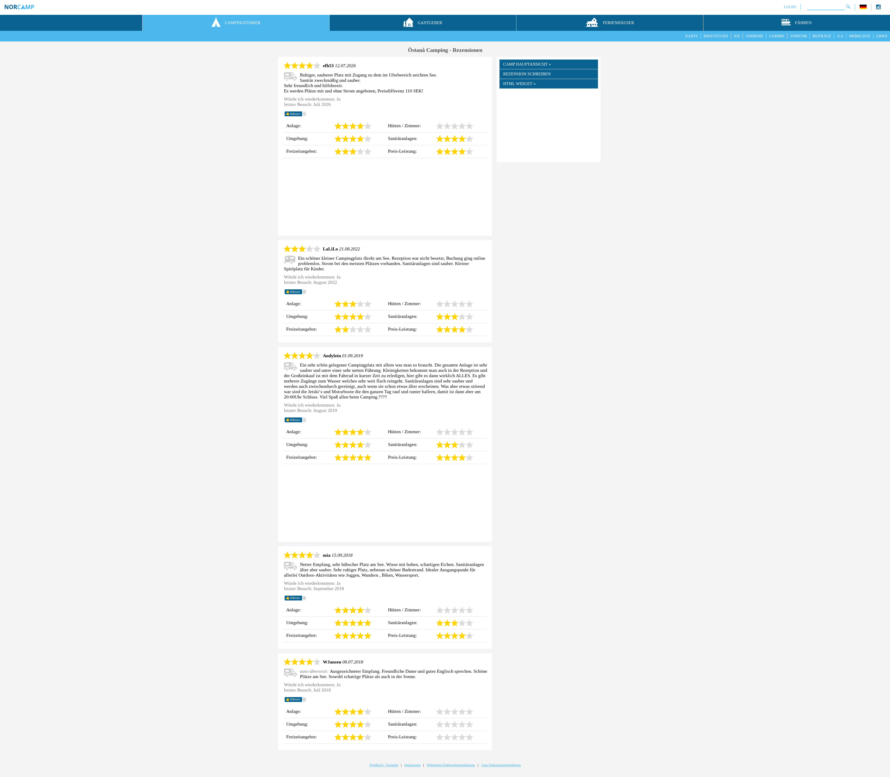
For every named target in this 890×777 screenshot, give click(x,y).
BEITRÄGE (822, 36)
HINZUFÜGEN (716, 36)
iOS (737, 36)
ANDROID (754, 36)
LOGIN (790, 7)
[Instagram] (878, 8)
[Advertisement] (385, 196)
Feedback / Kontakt (383, 765)
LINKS (881, 36)
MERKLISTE (859, 36)
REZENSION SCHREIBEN (527, 74)
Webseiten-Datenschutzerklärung (451, 765)
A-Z (840, 36)
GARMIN (776, 36)
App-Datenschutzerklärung (501, 765)
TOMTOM (798, 36)
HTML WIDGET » (519, 83)
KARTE (691, 36)
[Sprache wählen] (863, 8)
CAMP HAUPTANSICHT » (527, 64)
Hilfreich (293, 114)
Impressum (412, 765)
